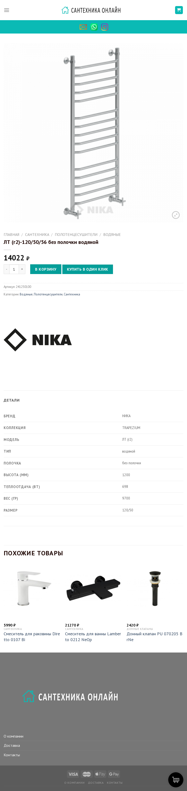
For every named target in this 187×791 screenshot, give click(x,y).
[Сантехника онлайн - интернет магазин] (93, 10)
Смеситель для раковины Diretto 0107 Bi (32, 636)
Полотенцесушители (76, 234)
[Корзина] (179, 10)
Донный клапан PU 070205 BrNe (154, 636)
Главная (11, 234)
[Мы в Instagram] (106, 27)
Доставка (12, 745)
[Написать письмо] (84, 27)
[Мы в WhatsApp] (95, 27)
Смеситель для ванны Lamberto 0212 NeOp (93, 636)
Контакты (12, 754)
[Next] (183, 608)
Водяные (112, 234)
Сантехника (37, 234)
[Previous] (4, 608)
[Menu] (6, 10)
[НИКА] (38, 338)
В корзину (45, 269)
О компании (13, 736)
